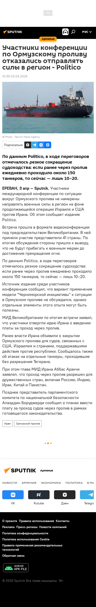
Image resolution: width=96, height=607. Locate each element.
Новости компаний (53, 527)
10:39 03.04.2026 (14, 76)
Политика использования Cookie (26, 539)
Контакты (62, 521)
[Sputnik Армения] (13, 34)
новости (9, 483)
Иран (7, 423)
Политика (74, 483)
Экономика (51, 483)
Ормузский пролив (28, 423)
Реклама (8, 527)
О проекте (9, 521)
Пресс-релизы (27, 527)
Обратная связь (13, 556)
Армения (29, 483)
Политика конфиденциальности (25, 533)
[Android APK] (16, 568)
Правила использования (36, 521)
